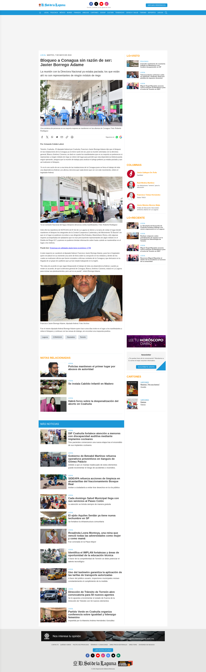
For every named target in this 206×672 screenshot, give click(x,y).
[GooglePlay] (118, 655)
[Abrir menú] (40, 12)
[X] (96, 4)
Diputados (71, 337)
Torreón (83, 337)
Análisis (86, 12)
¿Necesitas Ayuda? (103, 650)
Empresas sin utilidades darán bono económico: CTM (70, 248)
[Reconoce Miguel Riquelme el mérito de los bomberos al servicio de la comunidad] (133, 258)
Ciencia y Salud (132, 12)
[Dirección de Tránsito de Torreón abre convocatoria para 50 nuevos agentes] (53, 596)
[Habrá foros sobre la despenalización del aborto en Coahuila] (53, 404)
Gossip (103, 12)
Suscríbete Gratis (146, 367)
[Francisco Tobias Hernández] (131, 196)
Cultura (110, 12)
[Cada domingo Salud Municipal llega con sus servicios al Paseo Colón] (53, 501)
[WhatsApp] (52, 137)
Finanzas (77, 12)
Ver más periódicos (157, 5)
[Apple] (113, 655)
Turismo (143, 12)
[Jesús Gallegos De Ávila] (131, 173)
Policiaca (54, 12)
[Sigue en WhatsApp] (117, 137)
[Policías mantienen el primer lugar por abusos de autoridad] (53, 369)
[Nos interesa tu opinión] (103, 636)
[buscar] (166, 12)
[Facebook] (91, 4)
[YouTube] (101, 4)
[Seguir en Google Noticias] (120, 137)
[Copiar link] (67, 137)
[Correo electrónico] (62, 137)
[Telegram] (56, 137)
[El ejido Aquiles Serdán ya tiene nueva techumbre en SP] (53, 518)
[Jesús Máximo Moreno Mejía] (131, 207)
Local (46, 12)
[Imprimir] (72, 137)
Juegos (160, 12)
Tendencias (119, 12)
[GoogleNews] (108, 655)
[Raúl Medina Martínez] (131, 185)
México (62, 12)
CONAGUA (57, 337)
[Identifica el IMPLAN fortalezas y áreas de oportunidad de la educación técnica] (53, 557)
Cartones (94, 12)
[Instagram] (106, 4)
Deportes (152, 12)
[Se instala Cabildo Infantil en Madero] (53, 387)
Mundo (69, 12)
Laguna (45, 337)
